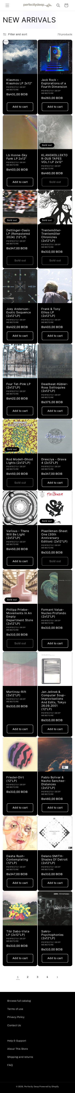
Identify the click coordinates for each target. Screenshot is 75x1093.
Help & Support (16, 1040)
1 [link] (18, 977)
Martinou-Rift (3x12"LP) (16, 693)
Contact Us (14, 1025)
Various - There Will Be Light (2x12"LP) (17, 534)
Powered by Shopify (49, 1086)
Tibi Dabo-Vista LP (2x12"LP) (17, 933)
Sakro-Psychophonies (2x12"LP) (52, 935)
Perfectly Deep (31, 1086)
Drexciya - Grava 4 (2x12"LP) (53, 461)
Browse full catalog (19, 1000)
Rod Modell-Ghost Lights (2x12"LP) (19, 461)
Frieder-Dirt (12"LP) (15, 779)
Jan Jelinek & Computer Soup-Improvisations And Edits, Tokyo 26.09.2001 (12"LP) (53, 700)
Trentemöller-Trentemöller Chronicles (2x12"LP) (51, 235)
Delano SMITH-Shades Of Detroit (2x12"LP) (54, 859)
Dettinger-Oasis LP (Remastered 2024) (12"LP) (18, 234)
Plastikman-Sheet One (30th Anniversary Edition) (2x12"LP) (54, 536)
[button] (7, 5)
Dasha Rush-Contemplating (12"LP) (17, 859)
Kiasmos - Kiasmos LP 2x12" (19, 81)
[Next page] (57, 977)
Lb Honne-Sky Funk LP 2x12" (16, 156)
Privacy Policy (15, 1017)
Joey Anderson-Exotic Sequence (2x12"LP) (18, 312)
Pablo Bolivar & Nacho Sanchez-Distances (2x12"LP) (53, 783)
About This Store (17, 1049)
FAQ (10, 1065)
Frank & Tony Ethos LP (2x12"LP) (50, 312)
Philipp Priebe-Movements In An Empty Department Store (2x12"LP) (19, 616)
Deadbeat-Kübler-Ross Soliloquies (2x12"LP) (54, 387)
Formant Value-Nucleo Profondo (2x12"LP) (53, 613)
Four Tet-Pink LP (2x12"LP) (18, 385)
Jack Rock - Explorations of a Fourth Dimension (54, 83)
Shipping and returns (20, 1057)
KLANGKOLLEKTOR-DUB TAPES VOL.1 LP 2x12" (54, 158)
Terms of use (15, 1009)
